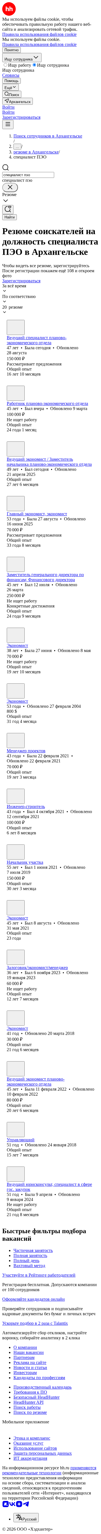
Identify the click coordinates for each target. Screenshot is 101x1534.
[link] (11, 94)
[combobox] (28, 175)
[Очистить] (10, 187)
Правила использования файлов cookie (39, 44)
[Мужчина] (16, 393)
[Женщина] (16, 327)
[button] (8, 107)
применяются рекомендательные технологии (49, 1470)
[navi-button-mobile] (7, 124)
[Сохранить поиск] (7, 209)
